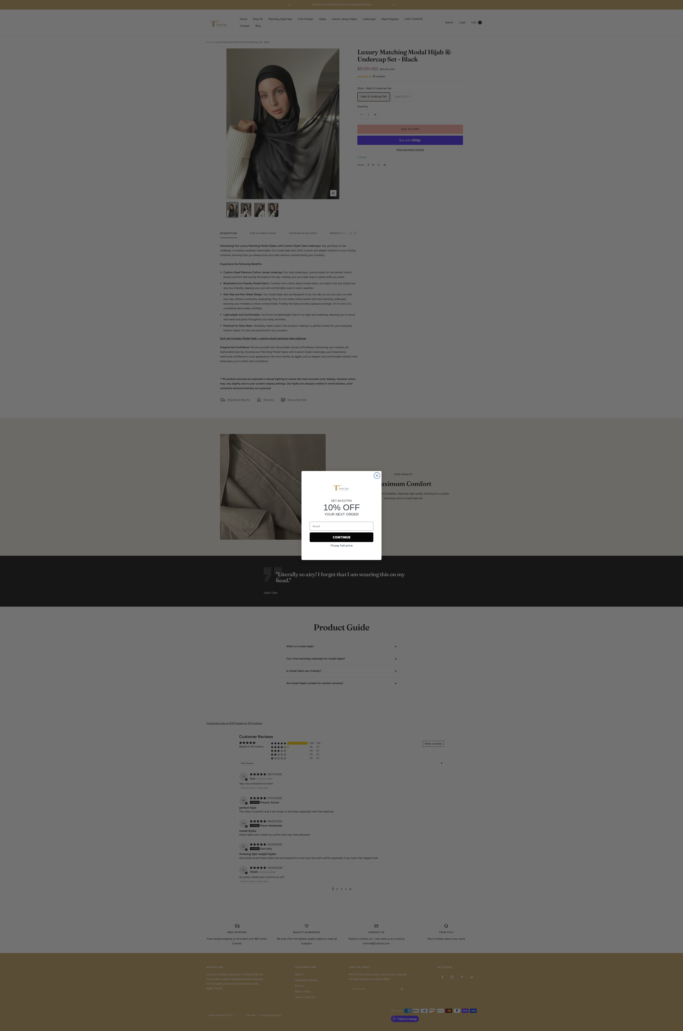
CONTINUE (342, 537)
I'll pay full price (341, 545)
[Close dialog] (377, 475)
